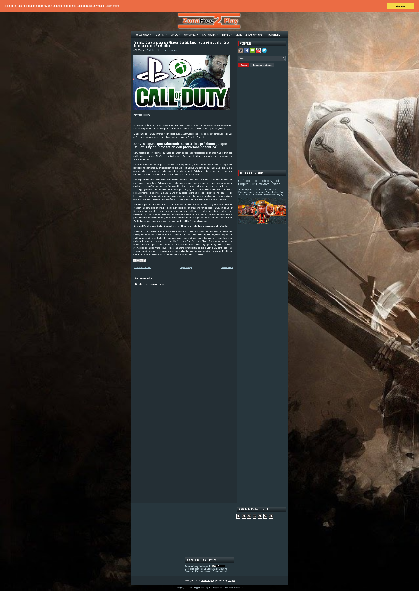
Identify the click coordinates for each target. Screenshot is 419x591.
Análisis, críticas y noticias (249, 34)
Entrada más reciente (142, 268)
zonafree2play (207, 580)
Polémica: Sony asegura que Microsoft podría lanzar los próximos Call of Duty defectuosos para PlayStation (181, 44)
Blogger (231, 580)
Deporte (227, 34)
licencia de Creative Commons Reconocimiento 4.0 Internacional (206, 570)
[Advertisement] (262, 118)
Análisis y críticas (154, 50)
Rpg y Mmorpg (210, 34)
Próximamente (273, 34)
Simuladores (191, 34)
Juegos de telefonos (262, 65)
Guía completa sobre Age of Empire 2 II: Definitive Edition (259, 182)
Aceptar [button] (400, 6)
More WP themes (236, 588)
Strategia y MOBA (142, 34)
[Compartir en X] (141, 260)
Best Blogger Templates (218, 588)
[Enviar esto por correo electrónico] (135, 260)
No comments (171, 50)
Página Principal (186, 268)
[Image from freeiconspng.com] (265, 52)
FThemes (188, 588)
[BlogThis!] (138, 260)
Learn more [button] (112, 5)
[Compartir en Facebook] (144, 260)
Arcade (175, 34)
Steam (244, 65)
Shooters (161, 34)
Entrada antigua (227, 268)
